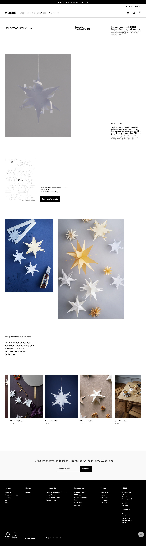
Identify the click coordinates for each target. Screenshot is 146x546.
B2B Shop (77, 495)
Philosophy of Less (11, 495)
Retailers (28, 492)
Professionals (54, 13)
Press (76, 500)
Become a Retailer (80, 497)
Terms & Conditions (53, 497)
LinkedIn (104, 503)
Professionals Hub (80, 492)
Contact (7, 497)
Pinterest (104, 500)
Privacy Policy (51, 500)
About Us (8, 492)
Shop (22, 13)
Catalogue (77, 505)
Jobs (6, 503)
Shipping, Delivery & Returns (56, 492)
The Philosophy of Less (36, 13)
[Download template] (55, 180)
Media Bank (78, 503)
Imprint (7, 500)
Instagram (104, 495)
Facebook (104, 497)
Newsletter (104, 492)
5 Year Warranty (51, 495)
